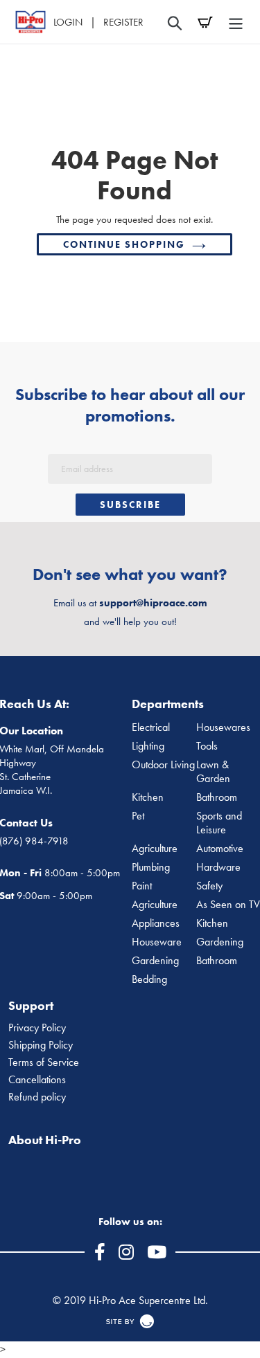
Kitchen (148, 797)
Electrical (151, 727)
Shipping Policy (40, 1045)
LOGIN (68, 22)
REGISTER (123, 22)
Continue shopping (124, 244)
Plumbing (151, 867)
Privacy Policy (37, 1028)
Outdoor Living (163, 765)
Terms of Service (43, 1062)
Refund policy (37, 1097)
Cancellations (37, 1080)
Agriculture (154, 848)
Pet (138, 816)
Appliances (156, 923)
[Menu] (235, 21)
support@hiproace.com (153, 603)
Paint (142, 886)
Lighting (148, 746)
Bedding (149, 979)
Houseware (157, 942)
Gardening (155, 961)
